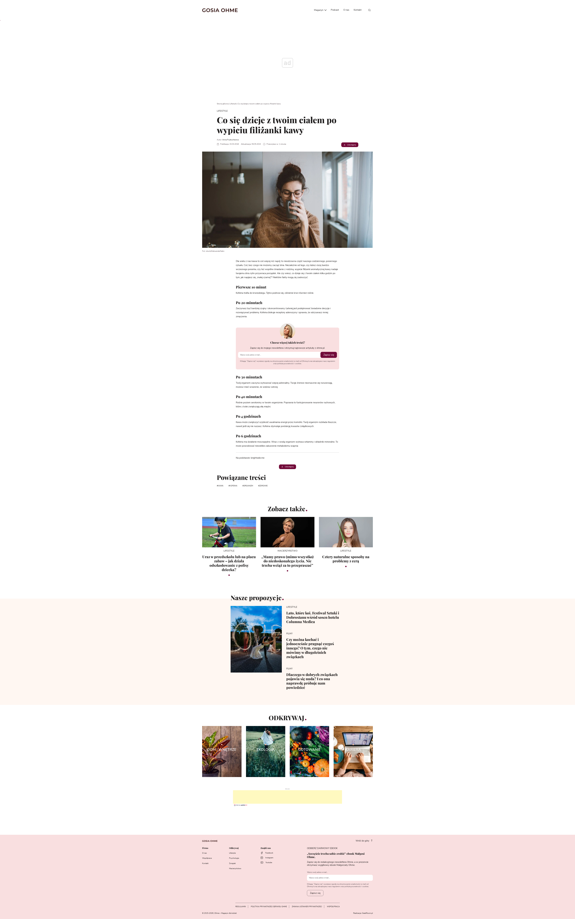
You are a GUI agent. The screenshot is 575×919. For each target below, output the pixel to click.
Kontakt (357, 10)
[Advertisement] (287, 797)
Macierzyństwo (235, 868)
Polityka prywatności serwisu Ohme (269, 906)
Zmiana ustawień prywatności (307, 906)
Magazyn (319, 10)
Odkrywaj (234, 848)
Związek (232, 863)
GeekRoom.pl (367, 913)
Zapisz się (328, 355)
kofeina (233, 486)
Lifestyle (233, 104)
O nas (346, 10)
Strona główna (223, 104)
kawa (220, 486)
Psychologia (234, 858)
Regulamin (240, 906)
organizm (248, 486)
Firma (205, 848)
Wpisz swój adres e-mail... (317, 872)
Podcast (335, 10)
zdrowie (263, 486)
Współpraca (207, 858)
